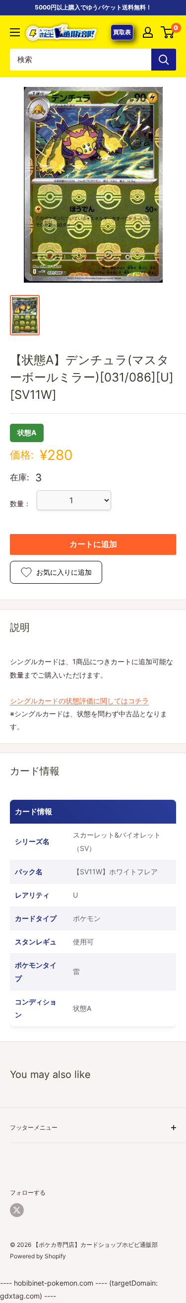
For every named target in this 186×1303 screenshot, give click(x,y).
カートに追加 (93, 544)
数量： (20, 503)
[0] (168, 32)
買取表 (122, 32)
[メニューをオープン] (15, 32)
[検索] (163, 60)
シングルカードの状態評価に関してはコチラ (79, 700)
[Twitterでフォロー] (17, 1210)
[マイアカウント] (148, 32)
